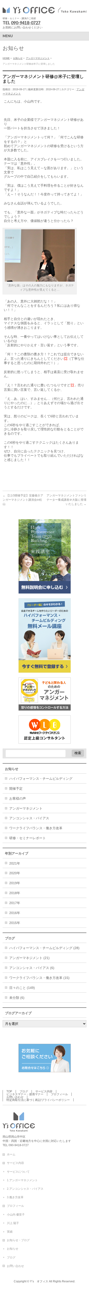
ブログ (23, 1091)
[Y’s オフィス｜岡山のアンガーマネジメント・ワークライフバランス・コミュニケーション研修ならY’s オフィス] (44, 9)
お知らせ (12, 1248)
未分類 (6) (16, 998)
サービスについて (18, 1171)
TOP (9, 1091)
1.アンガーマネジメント (22, 1180)
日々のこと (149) (22, 988)
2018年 (14, 893)
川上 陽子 (13, 1223)
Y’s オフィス (39, 1281)
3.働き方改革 (15, 1197)
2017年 (14, 903)
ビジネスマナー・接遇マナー (24, 1094)
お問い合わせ (14, 1097)
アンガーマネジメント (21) (29, 958)
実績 (10, 1231)
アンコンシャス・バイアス (29, 818)
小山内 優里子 (16, 1214)
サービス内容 (43, 1091)
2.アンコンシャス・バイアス (25, 1188)
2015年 (14, 923)
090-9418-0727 (25, 22)
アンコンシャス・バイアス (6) (31, 968)
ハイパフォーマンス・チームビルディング (40, 778)
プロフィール (59, 1094)
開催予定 (16, 788)
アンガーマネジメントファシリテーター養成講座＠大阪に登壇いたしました (66, 500)
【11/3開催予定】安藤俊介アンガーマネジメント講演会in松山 (23, 500)
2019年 (14, 883)
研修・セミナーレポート (27, 838)
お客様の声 (17, 798)
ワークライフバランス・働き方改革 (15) (39, 978)
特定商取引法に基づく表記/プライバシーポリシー (38, 1100)
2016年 (14, 913)
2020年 (14, 873)
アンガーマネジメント (25, 808)
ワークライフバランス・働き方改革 (35, 828)
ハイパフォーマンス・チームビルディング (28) (44, 948)
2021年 (14, 863)
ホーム (11, 1154)
